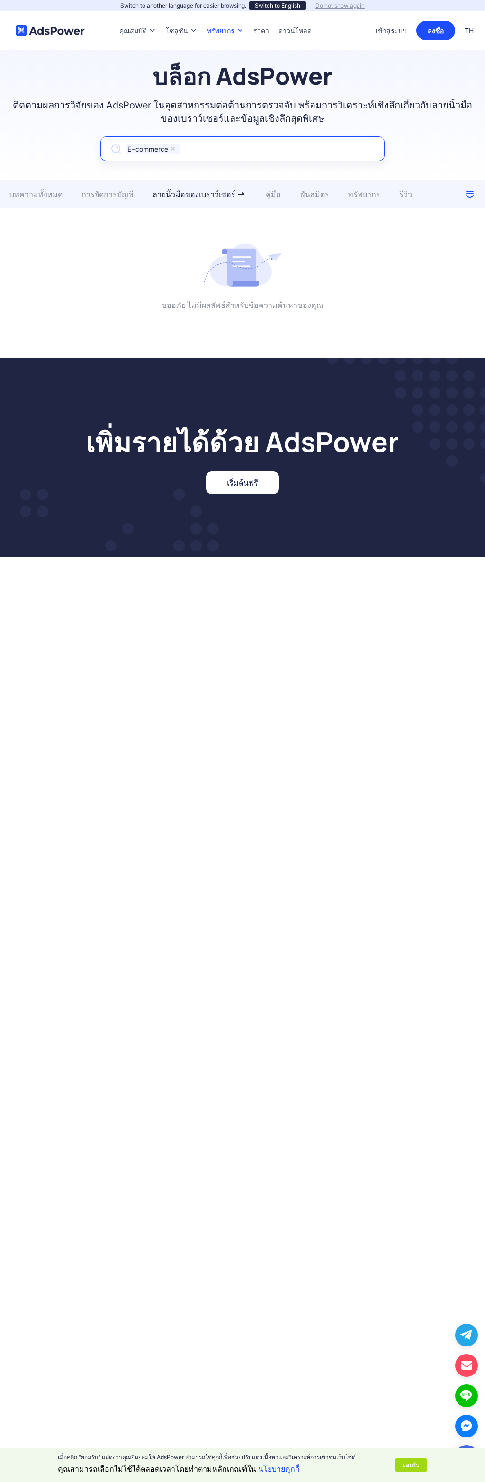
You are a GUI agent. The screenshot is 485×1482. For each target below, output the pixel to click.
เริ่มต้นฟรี (242, 483)
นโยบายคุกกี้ (279, 1468)
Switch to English (277, 5)
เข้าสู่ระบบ (391, 31)
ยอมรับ (411, 1464)
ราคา (261, 16)
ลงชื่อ (436, 31)
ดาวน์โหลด (295, 16)
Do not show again (340, 5)
